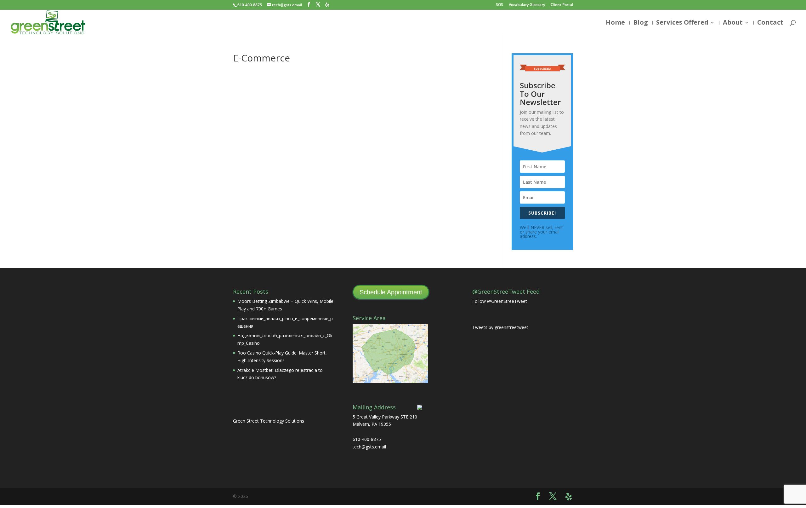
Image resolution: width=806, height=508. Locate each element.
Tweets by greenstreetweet (500, 327)
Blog (640, 23)
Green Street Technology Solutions (268, 421)
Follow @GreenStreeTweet (499, 301)
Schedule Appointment (391, 292)
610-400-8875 (249, 5)
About (733, 23)
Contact (770, 23)
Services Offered (682, 23)
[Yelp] (327, 5)
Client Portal (562, 5)
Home (615, 23)
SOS (499, 5)
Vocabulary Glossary (527, 5)
